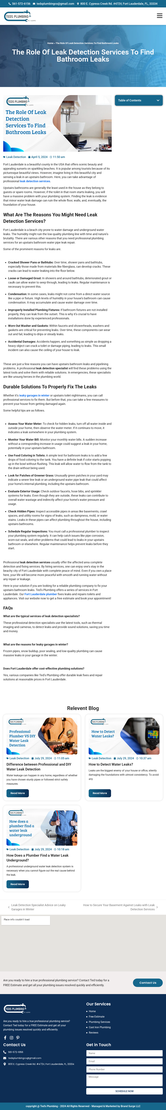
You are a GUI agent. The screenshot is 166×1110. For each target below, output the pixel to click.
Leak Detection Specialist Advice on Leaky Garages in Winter (36, 907)
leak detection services (35, 181)
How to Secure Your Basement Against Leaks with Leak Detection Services (116, 907)
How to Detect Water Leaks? (111, 764)
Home (50, 43)
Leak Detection (16, 157)
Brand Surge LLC (130, 1106)
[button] (158, 100)
